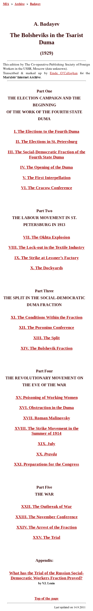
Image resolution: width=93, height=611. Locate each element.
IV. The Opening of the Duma (46, 167)
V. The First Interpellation (46, 177)
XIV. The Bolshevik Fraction (46, 348)
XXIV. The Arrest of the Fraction (46, 527)
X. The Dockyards (46, 268)
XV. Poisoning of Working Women (47, 397)
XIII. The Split (46, 338)
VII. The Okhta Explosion (46, 237)
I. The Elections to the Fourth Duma (46, 131)
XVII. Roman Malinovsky (46, 418)
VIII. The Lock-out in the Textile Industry (46, 247)
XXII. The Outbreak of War (46, 506)
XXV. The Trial (46, 537)
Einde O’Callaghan (64, 73)
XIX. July (46, 443)
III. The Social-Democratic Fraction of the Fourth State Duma (46, 154)
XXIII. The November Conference (46, 517)
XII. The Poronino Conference (46, 327)
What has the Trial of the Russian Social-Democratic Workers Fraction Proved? (46, 576)
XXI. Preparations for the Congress (46, 464)
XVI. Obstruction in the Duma (46, 407)
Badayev (35, 4)
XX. (46, 454)
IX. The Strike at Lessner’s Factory (46, 257)
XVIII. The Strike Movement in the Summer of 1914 (47, 431)
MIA (6, 4)
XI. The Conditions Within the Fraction (46, 317)
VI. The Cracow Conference (46, 187)
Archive (20, 4)
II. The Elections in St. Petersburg (46, 141)
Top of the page (46, 598)
